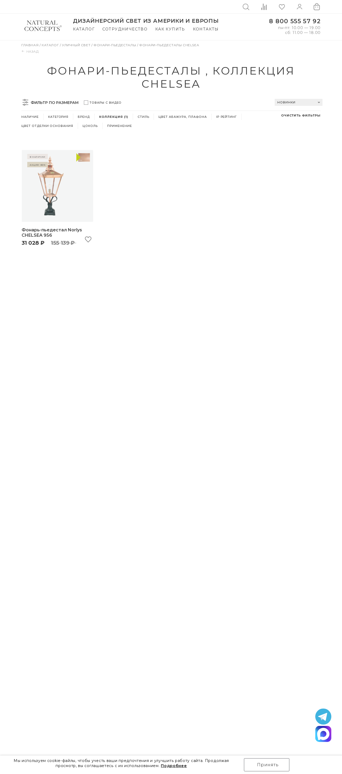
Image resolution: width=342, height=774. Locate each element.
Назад (32, 51)
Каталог (84, 29)
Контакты (206, 29)
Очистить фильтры (301, 115)
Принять (268, 764)
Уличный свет (76, 45)
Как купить (170, 29)
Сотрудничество (125, 29)
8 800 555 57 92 (295, 21)
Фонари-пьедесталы (115, 45)
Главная (30, 45)
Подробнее (174, 765)
